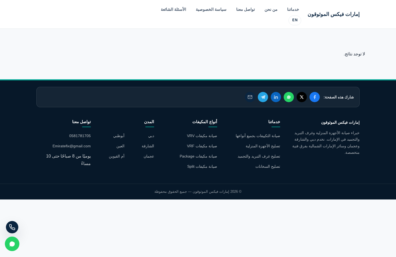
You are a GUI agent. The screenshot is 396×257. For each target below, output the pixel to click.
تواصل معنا (245, 9)
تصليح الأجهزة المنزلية (263, 146)
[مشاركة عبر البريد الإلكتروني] (250, 97)
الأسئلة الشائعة (173, 9)
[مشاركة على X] (302, 97)
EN (294, 20)
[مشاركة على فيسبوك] (315, 97)
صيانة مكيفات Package (198, 156)
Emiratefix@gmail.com (72, 146)
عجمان (149, 156)
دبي (151, 136)
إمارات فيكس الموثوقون (334, 14)
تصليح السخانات (267, 166)
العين (120, 146)
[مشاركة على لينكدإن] (276, 97)
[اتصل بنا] (12, 227)
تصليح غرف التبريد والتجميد (259, 156)
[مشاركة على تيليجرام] (263, 97)
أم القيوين (116, 156)
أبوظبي (118, 136)
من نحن (271, 9)
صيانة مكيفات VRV (202, 136)
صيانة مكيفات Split (202, 166)
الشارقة (148, 146)
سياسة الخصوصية (211, 9)
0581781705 (80, 136)
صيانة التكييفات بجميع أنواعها (258, 136)
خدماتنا (293, 9)
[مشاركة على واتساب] (289, 97)
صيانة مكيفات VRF (202, 146)
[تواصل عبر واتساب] (12, 244)
